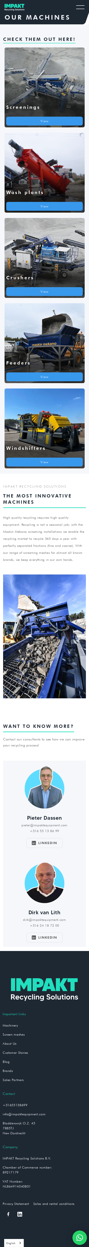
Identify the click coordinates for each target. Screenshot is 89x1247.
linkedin (44, 843)
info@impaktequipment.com (24, 1114)
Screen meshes (14, 1034)
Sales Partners (13, 1080)
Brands (8, 1071)
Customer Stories (15, 1053)
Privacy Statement (16, 1204)
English (10, 1243)
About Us (10, 1044)
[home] (15, 7)
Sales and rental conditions (54, 1204)
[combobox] (14, 1243)
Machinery (10, 1025)
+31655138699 (15, 1105)
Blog (6, 1062)
